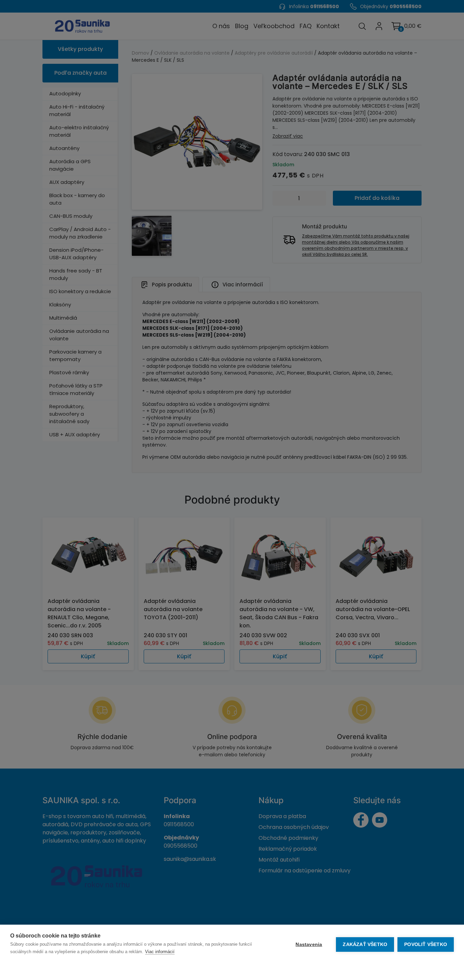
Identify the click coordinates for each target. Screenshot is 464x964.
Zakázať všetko (365, 944)
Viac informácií (160, 951)
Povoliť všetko (425, 944)
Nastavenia (309, 944)
